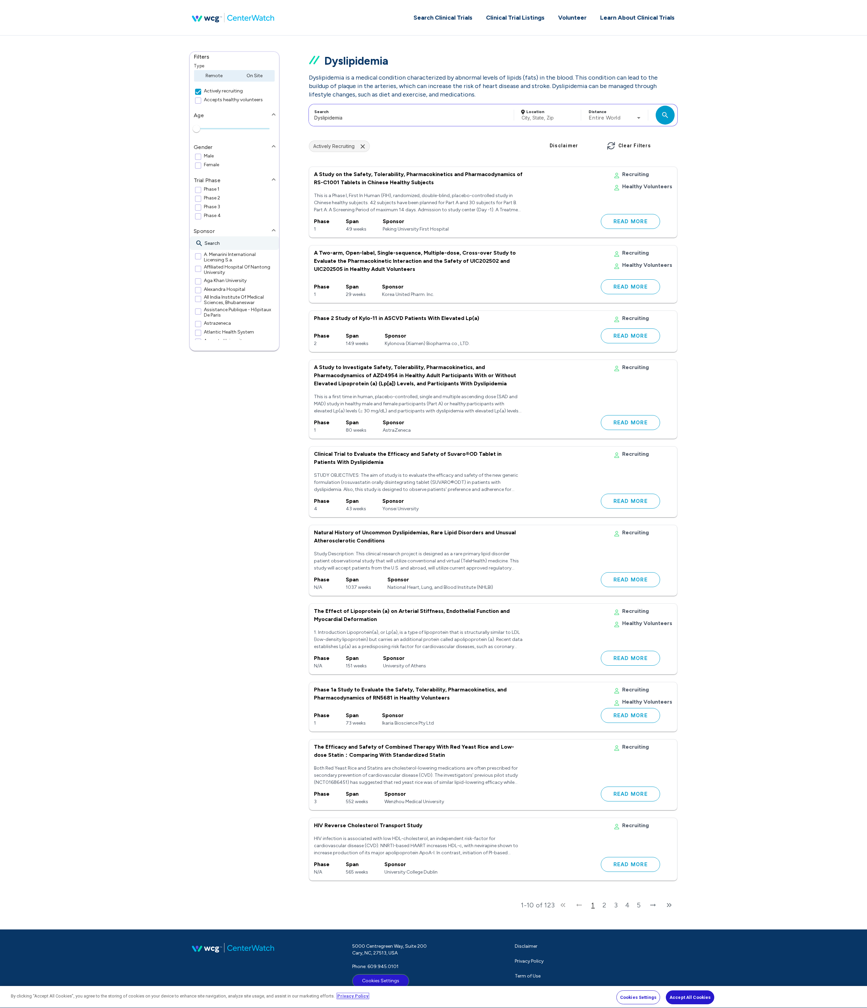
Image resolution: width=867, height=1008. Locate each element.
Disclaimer (526, 946)
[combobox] (410, 115)
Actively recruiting (223, 91)
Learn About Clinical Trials (637, 17)
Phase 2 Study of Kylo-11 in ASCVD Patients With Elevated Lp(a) (396, 318)
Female (211, 165)
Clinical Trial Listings (515, 17)
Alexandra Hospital (224, 289)
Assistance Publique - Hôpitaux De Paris (237, 312)
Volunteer (572, 17)
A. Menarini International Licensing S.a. (230, 257)
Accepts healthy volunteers (233, 100)
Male (209, 156)
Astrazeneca (217, 323)
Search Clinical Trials (443, 17)
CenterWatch (233, 17)
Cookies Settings (380, 981)
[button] (234, 57)
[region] (433, 997)
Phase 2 (212, 198)
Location (535, 111)
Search (321, 111)
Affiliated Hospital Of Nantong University (237, 269)
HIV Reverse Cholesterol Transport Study (368, 825)
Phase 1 (211, 189)
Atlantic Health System (229, 332)
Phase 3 (212, 207)
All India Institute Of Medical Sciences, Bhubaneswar (234, 300)
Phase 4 (212, 215)
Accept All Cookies (690, 997)
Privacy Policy (529, 961)
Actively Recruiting (334, 146)
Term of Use (528, 976)
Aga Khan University (225, 280)
